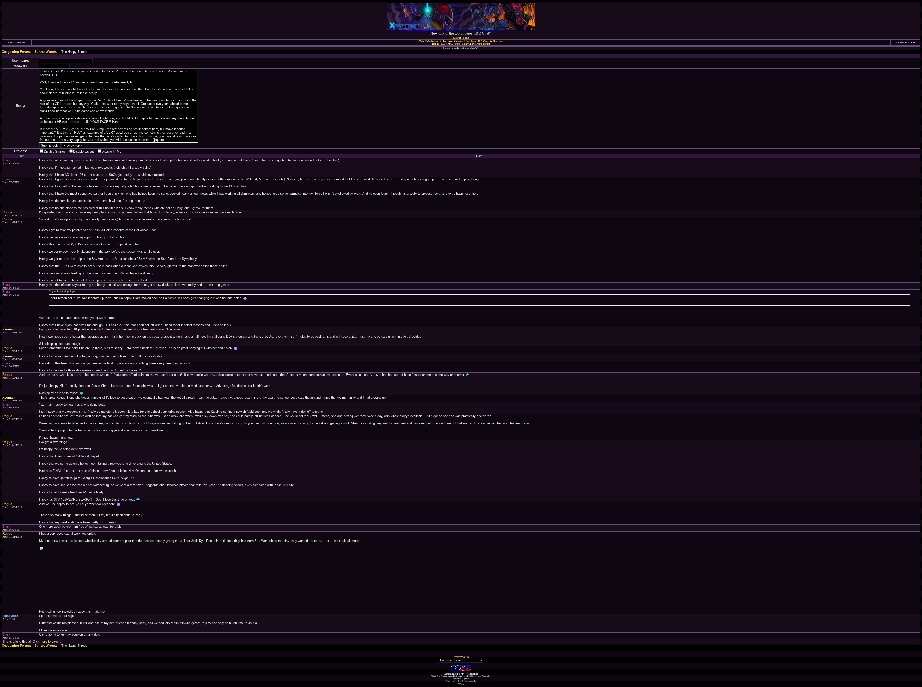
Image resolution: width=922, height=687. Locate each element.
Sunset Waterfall (46, 52)
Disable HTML (111, 151)
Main (422, 41)
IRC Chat (483, 41)
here (44, 641)
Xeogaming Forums (16, 52)
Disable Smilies (55, 151)
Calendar (459, 41)
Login (466, 37)
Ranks (435, 43)
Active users (446, 41)
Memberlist (432, 41)
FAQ (443, 43)
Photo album (483, 43)
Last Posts (471, 41)
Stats (457, 43)
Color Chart (468, 43)
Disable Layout (83, 151)
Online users (496, 41)
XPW (450, 43)
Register (457, 37)
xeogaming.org (461, 656)
